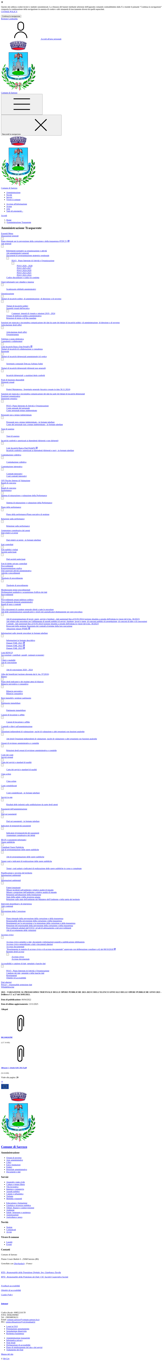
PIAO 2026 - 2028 (24, 266)
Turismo (9, 1196)
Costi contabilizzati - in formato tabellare (23, 793)
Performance (6, 490)
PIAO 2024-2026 (24, 270)
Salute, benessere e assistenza (18, 1212)
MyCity (6, 1359)
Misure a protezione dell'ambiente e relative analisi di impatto (31, 892)
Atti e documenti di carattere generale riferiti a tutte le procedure (27, 609)
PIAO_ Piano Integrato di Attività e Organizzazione (33, 261)
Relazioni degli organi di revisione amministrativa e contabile (31, 750)
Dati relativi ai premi (9, 533)
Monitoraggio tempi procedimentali (15, 590)
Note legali (10, 1343)
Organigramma (12, 334)
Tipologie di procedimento (12, 578)
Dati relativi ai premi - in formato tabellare (23, 540)
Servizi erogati (7, 757)
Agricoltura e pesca (14, 1217)
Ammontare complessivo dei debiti (20, 835)
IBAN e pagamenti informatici (13, 840)
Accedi (4, 215)
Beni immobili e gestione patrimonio (16, 698)
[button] (13, 192)
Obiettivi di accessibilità (16, 978)
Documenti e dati (13, 1172)
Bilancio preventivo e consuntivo (14, 684)
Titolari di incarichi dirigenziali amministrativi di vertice (24, 356)
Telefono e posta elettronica (12, 339)
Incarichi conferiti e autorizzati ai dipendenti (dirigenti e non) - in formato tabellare (40, 450)
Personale (5, 351)
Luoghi (9, 1242)
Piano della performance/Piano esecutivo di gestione (27, 514)
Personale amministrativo (16, 1169)
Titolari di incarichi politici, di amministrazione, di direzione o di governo (31, 299)
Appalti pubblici (13, 1191)
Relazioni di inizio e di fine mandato (21, 318)
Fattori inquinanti (13, 887)
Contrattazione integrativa (11, 466)
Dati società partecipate (15, 559)
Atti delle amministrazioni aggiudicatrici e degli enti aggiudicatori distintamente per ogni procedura (41, 612)
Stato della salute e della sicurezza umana (23, 897)
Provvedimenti (7, 566)
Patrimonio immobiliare (10, 703)
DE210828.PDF (7, 1037)
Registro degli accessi (15, 952)
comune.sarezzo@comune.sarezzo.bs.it (23, 1320)
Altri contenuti (7, 906)
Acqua (9, 206)
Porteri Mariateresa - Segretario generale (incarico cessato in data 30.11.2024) (38, 389)
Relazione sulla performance (13, 519)
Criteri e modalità (8, 660)
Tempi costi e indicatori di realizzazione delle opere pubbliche (26, 861)
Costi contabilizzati (9, 786)
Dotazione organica (9, 398)
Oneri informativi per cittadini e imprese (17, 282)
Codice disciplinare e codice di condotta (22, 277)
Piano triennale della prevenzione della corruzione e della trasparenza (34, 918)
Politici (9, 1167)
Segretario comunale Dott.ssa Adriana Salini (24, 364)
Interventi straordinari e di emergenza (16, 904)
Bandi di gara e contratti (11, 604)
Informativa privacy (14, 1340)
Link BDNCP (7, 653)
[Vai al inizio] (2, 1082)
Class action (6, 774)
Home (8, 220)
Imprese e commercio (15, 1189)
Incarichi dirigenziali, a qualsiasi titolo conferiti (25, 375)
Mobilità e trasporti (14, 1198)
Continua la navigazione (11, 16)
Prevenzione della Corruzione (13, 911)
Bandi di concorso (8, 483)
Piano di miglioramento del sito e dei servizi (24, 1347)
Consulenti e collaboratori (11, 341)
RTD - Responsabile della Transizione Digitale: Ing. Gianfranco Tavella (31, 1272)
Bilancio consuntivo (14, 693)
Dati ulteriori (6, 982)
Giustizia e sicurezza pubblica (18, 1205)
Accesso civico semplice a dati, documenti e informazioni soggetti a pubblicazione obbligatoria (45, 942)
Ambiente (10, 1210)
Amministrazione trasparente (18, 1338)
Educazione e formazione (16, 1203)
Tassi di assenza (7, 429)
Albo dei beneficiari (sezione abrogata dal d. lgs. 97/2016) (25, 674)
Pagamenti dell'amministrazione (14, 809)
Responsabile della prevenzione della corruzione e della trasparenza (34, 921)
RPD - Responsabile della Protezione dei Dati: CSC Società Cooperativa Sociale (34, 1277)
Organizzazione (7, 294)
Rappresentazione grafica (11, 568)
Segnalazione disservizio (16, 1331)
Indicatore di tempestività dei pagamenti (22, 833)
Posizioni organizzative (10, 396)
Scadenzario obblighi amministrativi (21, 289)
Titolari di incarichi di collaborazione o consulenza (22, 349)
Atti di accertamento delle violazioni (21, 930)
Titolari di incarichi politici (17, 306)
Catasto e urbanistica (14, 1194)
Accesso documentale (15, 947)
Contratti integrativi (14, 474)
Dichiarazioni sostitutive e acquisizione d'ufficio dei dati (24, 592)
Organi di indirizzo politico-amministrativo (23, 316)
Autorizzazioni (12, 1215)
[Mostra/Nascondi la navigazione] (22, 104)
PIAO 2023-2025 (24, 273)
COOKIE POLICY (9, 11)
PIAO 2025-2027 (24, 268)
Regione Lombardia (9, 19)
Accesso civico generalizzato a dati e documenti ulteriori (29, 944)
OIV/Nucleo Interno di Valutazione (15, 480)
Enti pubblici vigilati (9, 549)
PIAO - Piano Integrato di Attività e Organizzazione (27, 971)
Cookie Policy (7, 1295)
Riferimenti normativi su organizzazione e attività (26, 251)
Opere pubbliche (8, 842)
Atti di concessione (9, 662)
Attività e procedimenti (10, 573)
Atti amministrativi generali (17, 253)
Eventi (9, 1244)
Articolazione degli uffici (11, 325)
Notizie (9, 1227)
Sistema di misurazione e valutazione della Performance (24, 495)
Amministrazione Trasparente (19, 222)
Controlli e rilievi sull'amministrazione (16, 726)
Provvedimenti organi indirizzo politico (17, 600)
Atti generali (6, 243)
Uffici (8, 1162)
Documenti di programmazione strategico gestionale (27, 255)
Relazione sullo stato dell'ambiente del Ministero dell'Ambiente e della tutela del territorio (43, 899)
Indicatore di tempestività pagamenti (16, 826)
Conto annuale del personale (18, 408)
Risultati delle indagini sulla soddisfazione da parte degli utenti (32, 804)
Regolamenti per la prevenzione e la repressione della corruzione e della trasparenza (40, 923)
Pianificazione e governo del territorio (16, 873)
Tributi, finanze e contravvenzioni (20, 1208)
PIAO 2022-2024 (24, 275)
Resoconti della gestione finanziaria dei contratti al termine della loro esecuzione (39, 626)
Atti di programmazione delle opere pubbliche (20, 849)
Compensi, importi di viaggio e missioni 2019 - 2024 (33, 313)
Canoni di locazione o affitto (13, 715)
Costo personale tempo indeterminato (21, 410)
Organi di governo (14, 1158)
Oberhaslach (19, 1263)
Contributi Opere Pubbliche (12, 847)
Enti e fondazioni (13, 1165)
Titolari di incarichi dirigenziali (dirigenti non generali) (23, 368)
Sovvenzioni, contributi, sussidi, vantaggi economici (22, 655)
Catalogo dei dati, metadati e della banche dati (25, 973)
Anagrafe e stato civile (15, 1182)
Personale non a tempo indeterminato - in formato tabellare (30, 422)
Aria (8, 209)
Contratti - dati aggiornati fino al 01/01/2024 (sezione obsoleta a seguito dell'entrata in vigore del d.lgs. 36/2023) (52, 624)
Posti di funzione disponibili (12, 380)
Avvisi (9, 1232)
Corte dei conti (7, 755)
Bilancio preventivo (14, 691)
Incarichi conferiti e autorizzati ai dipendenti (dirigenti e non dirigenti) (29, 441)
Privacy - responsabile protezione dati (16, 985)
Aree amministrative (14, 1160)
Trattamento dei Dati (14, 1350)
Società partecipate (9, 552)
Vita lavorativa (12, 1187)
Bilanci (4, 676)
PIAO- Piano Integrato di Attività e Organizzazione (27, 406)
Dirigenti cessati (7, 382)
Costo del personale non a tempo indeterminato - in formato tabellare (34, 424)
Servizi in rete (6, 797)
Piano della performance (11, 507)
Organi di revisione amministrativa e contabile (20, 743)
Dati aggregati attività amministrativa (16, 571)
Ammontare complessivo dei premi (15, 530)
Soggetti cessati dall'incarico (18, 308)
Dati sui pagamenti (9, 814)
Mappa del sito (7, 1354)
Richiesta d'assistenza (15, 1333)
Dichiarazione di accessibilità (18, 1345)
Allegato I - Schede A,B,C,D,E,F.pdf (14, 1068)
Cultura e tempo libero (15, 1184)
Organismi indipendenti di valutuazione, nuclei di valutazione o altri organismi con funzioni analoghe (43, 731)
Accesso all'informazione (16, 204)
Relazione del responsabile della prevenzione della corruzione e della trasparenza (39, 925)
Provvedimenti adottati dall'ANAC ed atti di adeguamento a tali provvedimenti (38, 928)
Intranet (4, 1304)
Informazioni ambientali (11, 875)
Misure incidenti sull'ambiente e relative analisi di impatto (30, 890)
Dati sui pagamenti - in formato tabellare (23, 821)
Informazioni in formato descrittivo (20, 640)
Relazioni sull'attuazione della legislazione (23, 895)
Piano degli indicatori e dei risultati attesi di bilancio (22, 682)
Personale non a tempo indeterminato (16, 415)
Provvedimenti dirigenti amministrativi (17, 602)
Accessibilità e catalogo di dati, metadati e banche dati (23, 963)
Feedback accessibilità (10, 1286)
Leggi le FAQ (12, 1326)
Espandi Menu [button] (7, 233)
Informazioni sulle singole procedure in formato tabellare (24, 633)
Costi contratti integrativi (16, 476)
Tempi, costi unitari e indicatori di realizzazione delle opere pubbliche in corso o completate (44, 868)
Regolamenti (11, 975)
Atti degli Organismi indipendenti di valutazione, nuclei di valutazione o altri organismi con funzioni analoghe (51, 739)
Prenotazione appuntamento (17, 1329)
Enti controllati (7, 544)
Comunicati (11, 1230)
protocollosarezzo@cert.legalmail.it (20, 1322)
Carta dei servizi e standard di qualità (16, 762)
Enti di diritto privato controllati (14, 564)
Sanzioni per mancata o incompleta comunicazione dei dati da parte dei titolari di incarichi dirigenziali (43, 394)
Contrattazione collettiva (11, 455)
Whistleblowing (7, 987)
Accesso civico (7, 935)
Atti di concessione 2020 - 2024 (19, 670)
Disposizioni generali (10, 236)
